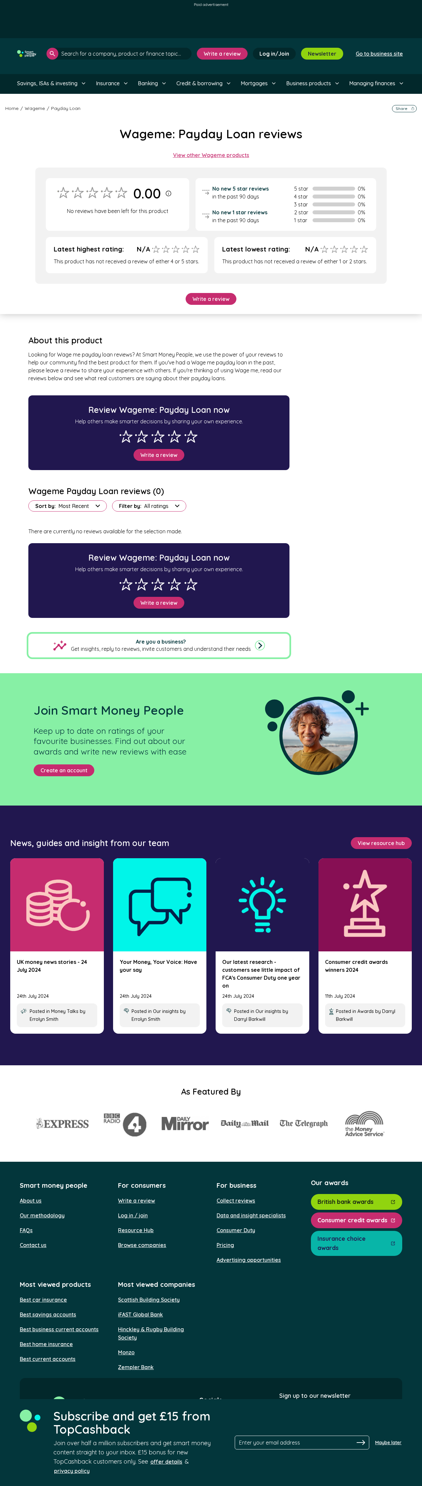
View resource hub (381, 843)
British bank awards (345, 1202)
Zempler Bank (136, 1367)
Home (11, 108)
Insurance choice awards (341, 1243)
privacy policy (72, 1471)
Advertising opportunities (249, 1260)
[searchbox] (119, 54)
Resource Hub (136, 1230)
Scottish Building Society (149, 1299)
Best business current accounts (59, 1329)
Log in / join (133, 1215)
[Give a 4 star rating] (174, 436)
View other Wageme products (211, 155)
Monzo (126, 1352)
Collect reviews (236, 1200)
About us (31, 1200)
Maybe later (388, 1443)
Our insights (166, 1011)
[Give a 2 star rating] (141, 436)
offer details (166, 1461)
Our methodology (42, 1215)
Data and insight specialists (251, 1215)
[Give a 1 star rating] (126, 436)
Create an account (64, 770)
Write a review (222, 53)
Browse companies (142, 1245)
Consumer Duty (236, 1230)
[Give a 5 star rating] (191, 436)
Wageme (35, 108)
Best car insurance (43, 1299)
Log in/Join (274, 53)
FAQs (26, 1230)
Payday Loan (65, 108)
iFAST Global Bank (140, 1314)
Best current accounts (47, 1359)
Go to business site (379, 53)
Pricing (225, 1245)
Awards (365, 1011)
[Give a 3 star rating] (158, 436)
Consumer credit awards (352, 1220)
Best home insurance (46, 1344)
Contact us (33, 1245)
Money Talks (64, 1011)
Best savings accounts (48, 1314)
